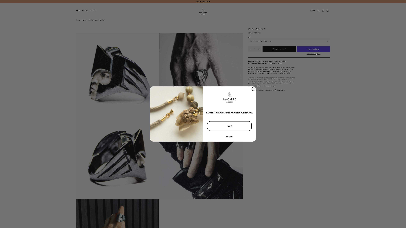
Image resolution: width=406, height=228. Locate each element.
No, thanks (229, 136)
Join (229, 126)
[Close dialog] (253, 89)
